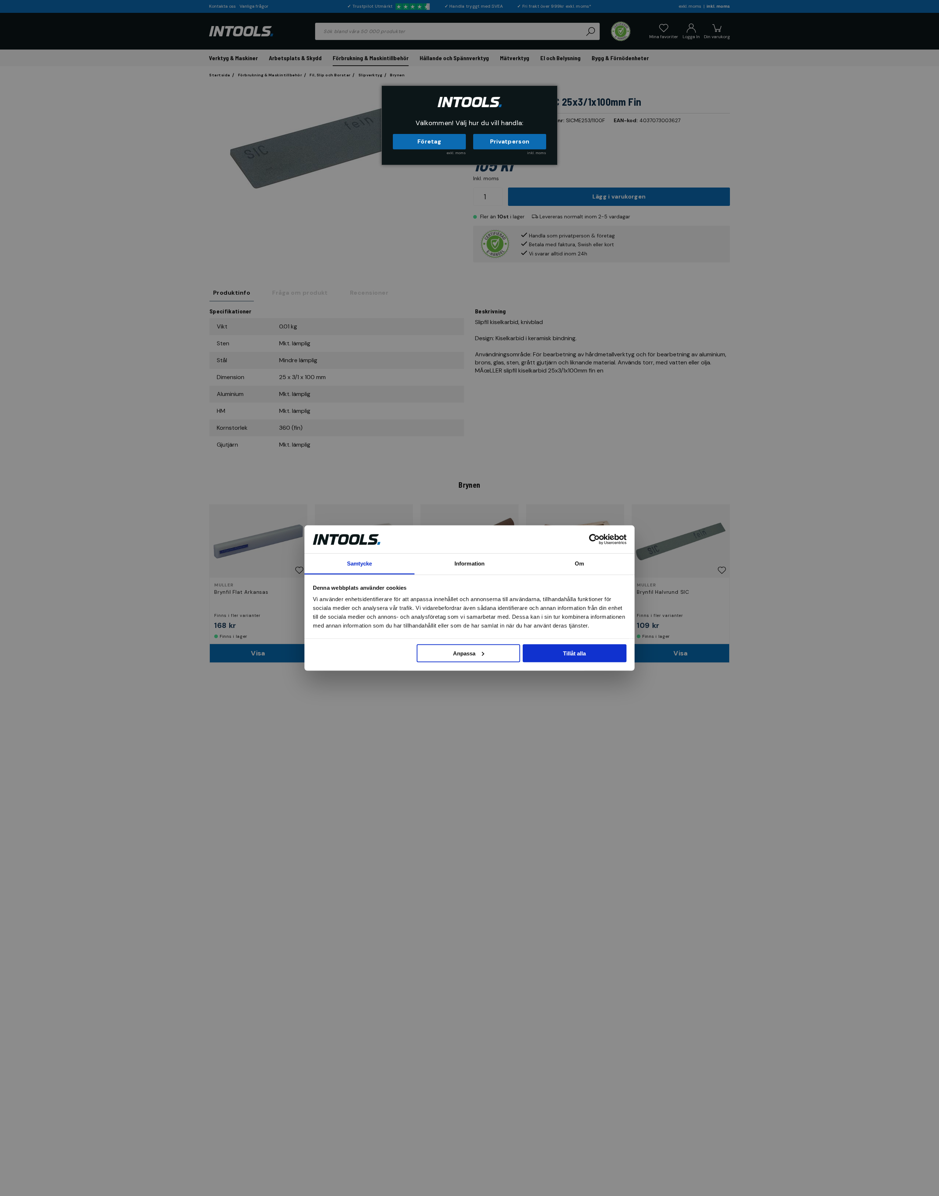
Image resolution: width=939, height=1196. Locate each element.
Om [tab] (579, 563)
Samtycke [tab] (359, 563)
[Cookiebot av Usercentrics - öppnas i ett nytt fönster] (594, 539)
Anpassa (464, 653)
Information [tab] (469, 563)
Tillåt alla (574, 653)
